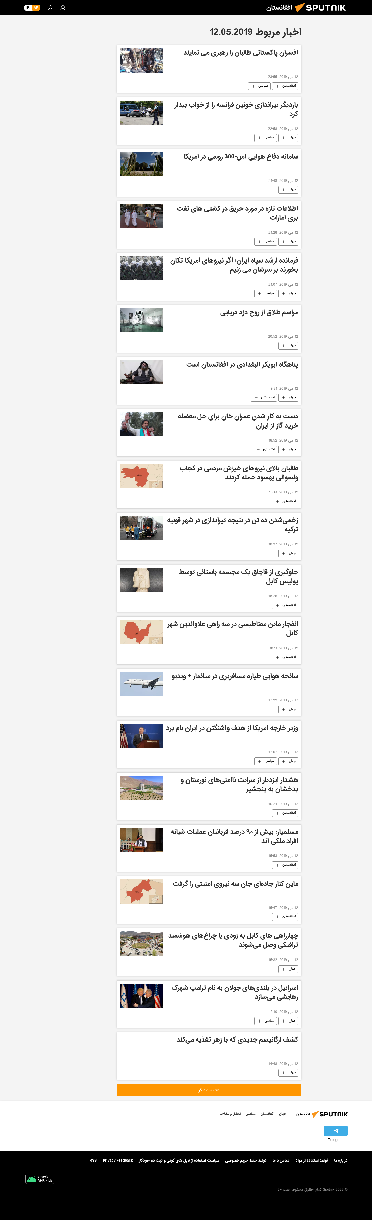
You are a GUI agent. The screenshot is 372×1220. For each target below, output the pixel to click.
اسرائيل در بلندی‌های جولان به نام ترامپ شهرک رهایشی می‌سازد (235, 993)
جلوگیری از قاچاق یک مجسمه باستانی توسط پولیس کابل (238, 577)
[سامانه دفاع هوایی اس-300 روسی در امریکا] (141, 164)
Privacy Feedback (118, 1160)
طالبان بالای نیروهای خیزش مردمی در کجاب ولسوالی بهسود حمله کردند (239, 474)
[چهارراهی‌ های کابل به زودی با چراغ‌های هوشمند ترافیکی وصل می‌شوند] (141, 943)
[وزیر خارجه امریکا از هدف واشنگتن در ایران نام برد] (141, 736)
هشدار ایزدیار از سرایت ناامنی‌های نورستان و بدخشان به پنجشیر (239, 785)
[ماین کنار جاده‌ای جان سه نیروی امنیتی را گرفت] (141, 891)
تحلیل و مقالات (230, 1114)
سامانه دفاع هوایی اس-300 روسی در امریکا (240, 157)
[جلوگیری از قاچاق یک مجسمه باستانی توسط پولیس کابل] (141, 580)
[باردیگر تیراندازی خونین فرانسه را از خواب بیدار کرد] (141, 113)
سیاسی (263, 86)
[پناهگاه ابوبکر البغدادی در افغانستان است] (141, 372)
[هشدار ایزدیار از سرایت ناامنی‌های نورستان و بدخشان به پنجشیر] (141, 788)
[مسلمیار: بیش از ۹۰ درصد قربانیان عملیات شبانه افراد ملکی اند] (141, 840)
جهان (292, 138)
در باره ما (341, 1160)
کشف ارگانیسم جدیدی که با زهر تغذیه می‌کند (237, 1040)
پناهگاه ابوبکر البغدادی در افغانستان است (242, 365)
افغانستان (289, 86)
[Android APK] (40, 1180)
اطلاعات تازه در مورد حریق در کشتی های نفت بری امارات (237, 214)
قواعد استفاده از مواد (312, 1160)
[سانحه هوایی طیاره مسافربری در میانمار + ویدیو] (141, 684)
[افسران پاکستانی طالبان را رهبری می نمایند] (141, 60)
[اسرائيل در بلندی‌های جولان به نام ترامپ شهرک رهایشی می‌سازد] (141, 996)
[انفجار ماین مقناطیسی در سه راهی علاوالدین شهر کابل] (141, 632)
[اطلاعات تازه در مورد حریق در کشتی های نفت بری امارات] (141, 216)
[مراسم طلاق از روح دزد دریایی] (141, 320)
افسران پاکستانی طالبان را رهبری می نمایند (240, 53)
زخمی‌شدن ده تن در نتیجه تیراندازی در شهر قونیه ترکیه (232, 525)
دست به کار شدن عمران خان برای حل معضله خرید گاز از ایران (238, 422)
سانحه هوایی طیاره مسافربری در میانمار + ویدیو (235, 677)
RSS (93, 1160)
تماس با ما (281, 1160)
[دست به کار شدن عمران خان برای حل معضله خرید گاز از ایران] (141, 424)
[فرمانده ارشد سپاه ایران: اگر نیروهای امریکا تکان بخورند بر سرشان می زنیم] (141, 268)
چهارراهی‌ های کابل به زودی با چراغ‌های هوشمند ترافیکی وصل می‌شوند (233, 941)
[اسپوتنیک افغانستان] (322, 14)
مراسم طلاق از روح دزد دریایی (259, 313)
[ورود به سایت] (63, 8)
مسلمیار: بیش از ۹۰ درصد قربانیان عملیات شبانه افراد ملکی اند (234, 837)
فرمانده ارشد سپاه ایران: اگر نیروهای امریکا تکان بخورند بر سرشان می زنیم (234, 266)
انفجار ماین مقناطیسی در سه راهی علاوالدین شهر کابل (232, 629)
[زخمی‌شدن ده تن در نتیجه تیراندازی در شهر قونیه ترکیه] (141, 528)
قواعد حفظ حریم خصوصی (245, 1160)
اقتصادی (269, 450)
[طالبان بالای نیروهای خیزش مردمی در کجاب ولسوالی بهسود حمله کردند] (141, 476)
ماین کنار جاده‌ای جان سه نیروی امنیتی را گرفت (235, 884)
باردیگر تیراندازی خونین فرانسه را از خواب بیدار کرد (236, 110)
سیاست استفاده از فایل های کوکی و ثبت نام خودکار (179, 1160)
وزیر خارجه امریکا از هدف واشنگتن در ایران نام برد (232, 729)
